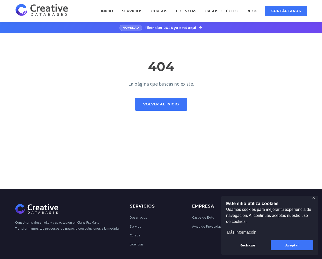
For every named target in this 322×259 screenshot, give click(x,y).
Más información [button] (241, 232)
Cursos (159, 11)
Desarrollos (138, 217)
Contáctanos (286, 11)
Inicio (107, 11)
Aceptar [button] (292, 245)
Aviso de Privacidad (207, 226)
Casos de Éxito (221, 11)
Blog (252, 11)
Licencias (186, 11)
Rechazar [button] (247, 245)
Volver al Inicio (161, 104)
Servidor (136, 226)
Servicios (132, 11)
